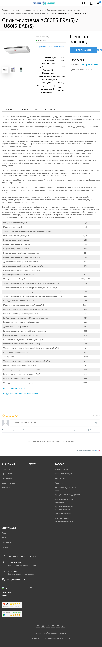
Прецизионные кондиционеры (68, 494)
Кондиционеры (29, 10)
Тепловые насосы (63, 513)
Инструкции (49, 109)
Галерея (5, 546)
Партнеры (6, 542)
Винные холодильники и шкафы (65, 489)
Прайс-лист (7, 473)
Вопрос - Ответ (8, 482)
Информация (9, 527)
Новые (5, 429)
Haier (41, 10)
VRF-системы (60, 478)
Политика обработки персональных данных (51, 638)
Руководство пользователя (13, 388)
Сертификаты (8, 478)
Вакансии (6, 487)
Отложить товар (57, 46)
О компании (8, 464)
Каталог (59, 464)
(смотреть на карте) (90, 64)
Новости (5, 537)
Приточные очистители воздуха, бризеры (65, 508)
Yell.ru (4, 595)
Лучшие (15, 429)
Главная (5, 10)
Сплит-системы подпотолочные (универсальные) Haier (24, 13)
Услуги (32, 464)
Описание (10, 109)
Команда (6, 469)
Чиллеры (59, 482)
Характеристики (28, 109)
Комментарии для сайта (88, 451)
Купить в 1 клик (83, 50)
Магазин (16, 10)
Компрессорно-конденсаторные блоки (65, 520)
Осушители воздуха (63, 473)
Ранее (25, 429)
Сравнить (42, 46)
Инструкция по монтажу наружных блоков (20, 393)
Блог (4, 533)
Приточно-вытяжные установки (64, 501)
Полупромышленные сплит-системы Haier (64, 10)
